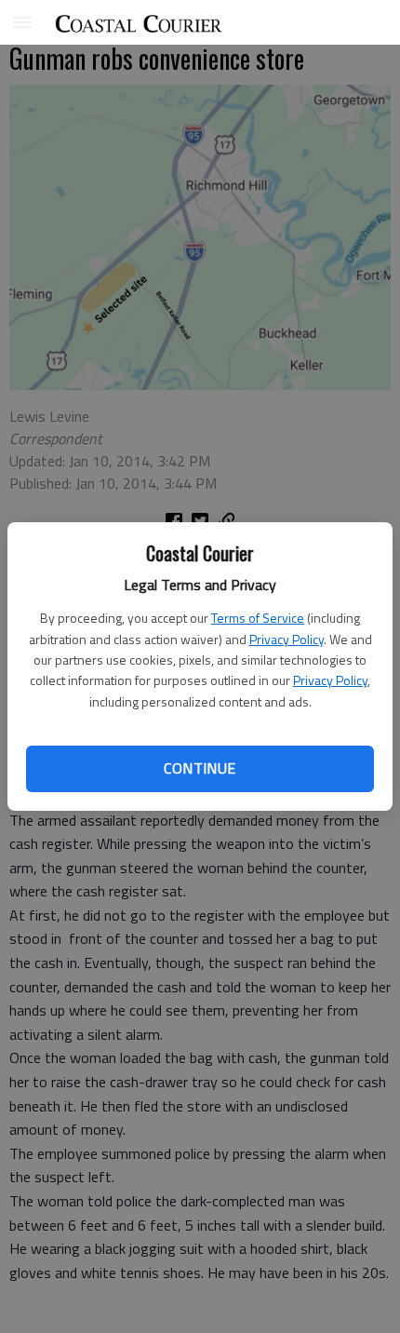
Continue (199, 768)
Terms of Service (257, 617)
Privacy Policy (286, 639)
